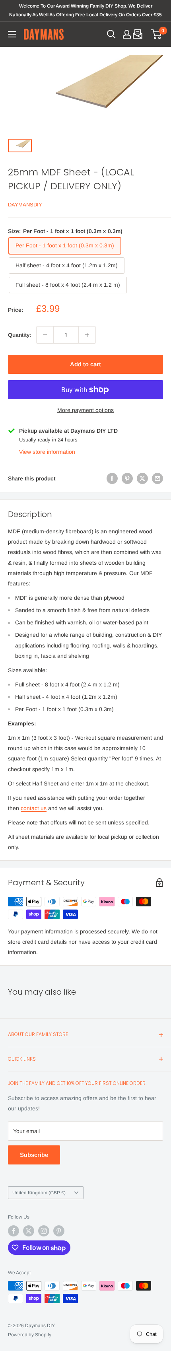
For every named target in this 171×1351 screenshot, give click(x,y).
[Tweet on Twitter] (142, 478)
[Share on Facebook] (112, 478)
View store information (47, 452)
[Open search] (111, 34)
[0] (156, 34)
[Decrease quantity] (45, 335)
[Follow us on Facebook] (13, 1230)
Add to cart (85, 364)
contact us (34, 808)
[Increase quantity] (87, 335)
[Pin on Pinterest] (127, 478)
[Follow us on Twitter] (28, 1230)
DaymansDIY (25, 205)
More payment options (85, 410)
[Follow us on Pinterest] (58, 1230)
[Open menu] (12, 34)
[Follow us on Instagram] (43, 1230)
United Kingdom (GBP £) (39, 1192)
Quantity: (19, 335)
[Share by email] (157, 478)
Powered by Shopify (29, 1334)
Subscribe (34, 1154)
